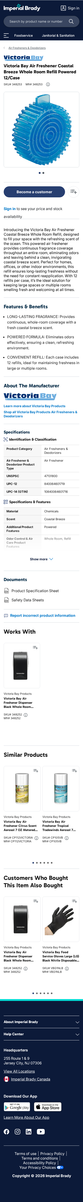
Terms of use (25, 1153)
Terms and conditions (39, 1158)
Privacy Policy (52, 1153)
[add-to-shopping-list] (73, 192)
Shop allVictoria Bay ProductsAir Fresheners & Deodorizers (40, 414)
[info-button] (48, 84)
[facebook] (6, 1131)
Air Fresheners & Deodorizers (27, 48)
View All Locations (19, 1071)
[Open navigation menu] (6, 35)
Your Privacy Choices (37, 1167)
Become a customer (34, 192)
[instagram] (17, 1131)
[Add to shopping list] (35, 647)
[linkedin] (28, 1131)
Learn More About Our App (26, 1117)
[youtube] (41, 1131)
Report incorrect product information (42, 615)
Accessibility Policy (39, 1162)
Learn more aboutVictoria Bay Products (34, 406)
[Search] (71, 21)
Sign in (10, 208)
